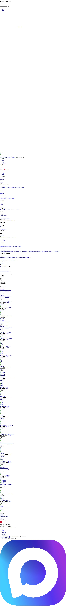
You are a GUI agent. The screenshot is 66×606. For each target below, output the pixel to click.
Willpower (5, 229)
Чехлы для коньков (8, 187)
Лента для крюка (2, 198)
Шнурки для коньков (21, 187)
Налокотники (5, 220)
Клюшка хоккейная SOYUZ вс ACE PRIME (6, 315)
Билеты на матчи (17, 536)
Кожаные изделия (12, 257)
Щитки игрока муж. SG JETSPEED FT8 (5, 332)
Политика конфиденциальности (4, 537)
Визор (1, 209)
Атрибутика (3, 240)
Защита (3, 174)
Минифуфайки (22, 257)
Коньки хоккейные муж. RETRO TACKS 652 (6, 484)
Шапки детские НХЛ (57, 251)
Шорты (10, 220)
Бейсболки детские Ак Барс (11, 251)
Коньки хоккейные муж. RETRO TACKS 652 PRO (6, 493)
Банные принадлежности (3, 257)
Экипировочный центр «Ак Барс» (4, 266)
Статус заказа (3, 534)
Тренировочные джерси (6, 218)
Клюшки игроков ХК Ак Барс (4, 237)
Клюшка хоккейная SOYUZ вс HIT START (6, 355)
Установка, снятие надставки (4, 516)
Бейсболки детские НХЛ (25, 251)
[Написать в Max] (33, 605)
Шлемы (3, 173)
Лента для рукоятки (7, 198)
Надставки (13, 198)
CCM (1, 215)
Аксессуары (1, 226)
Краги (8, 220)
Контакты (3, 530)
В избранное (2, 292)
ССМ (1, 184)
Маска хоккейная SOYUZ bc (4, 387)
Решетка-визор (6, 209)
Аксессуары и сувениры (5, 239)
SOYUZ (8, 184)
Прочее (29, 257)
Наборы (14, 220)
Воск (10, 198)
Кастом (3, 175)
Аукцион (3, 161)
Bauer (2, 184)
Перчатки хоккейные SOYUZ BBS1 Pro (5, 461)
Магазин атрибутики (12, 536)
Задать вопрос (4, 535)
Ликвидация (4, 163)
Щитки (12, 220)
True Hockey (5, 184)
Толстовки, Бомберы (11, 246)
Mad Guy (1, 229)
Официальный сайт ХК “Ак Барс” (4, 536)
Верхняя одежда (6, 246)
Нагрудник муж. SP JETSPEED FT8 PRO (5, 290)
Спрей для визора (10, 209)
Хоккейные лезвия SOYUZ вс (4, 468)
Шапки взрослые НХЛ (51, 251)
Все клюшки (2, 193)
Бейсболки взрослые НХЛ (18, 251)
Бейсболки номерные (32, 251)
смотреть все (2, 179)
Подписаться (9, 526)
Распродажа (3, 176)
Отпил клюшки (2, 511)
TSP (3, 229)
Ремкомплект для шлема (16, 209)
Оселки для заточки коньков (14, 187)
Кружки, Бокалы (17, 257)
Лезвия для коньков (2, 187)
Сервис (3, 162)
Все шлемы (1, 204)
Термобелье (1, 218)
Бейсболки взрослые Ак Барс (4, 251)
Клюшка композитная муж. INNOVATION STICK (6, 425)
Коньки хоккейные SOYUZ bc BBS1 (5, 406)
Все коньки (1, 182)
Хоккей (3, 160)
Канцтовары (8, 257)
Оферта (10, 537)
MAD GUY (5, 215)
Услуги (14, 274)
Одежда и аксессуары (8, 274)
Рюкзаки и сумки (26, 257)
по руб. (7, 291)
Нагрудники (2, 220)
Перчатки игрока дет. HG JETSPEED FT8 (5, 296)
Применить (4, 283)
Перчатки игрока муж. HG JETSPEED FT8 (5, 301)
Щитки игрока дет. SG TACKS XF (4, 500)
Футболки (15, 246)
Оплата (3, 10)
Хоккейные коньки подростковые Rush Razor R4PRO (7, 434)
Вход (2, 169)
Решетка (3, 209)
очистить (2, 283)
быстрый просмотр (3, 303)
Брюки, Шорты (2, 246)
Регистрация (6, 169)
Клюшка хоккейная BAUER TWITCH (5, 475)
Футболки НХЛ (19, 246)
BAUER (3, 215)
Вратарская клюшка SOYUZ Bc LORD (5, 346)
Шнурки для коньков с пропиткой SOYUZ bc (6, 307)
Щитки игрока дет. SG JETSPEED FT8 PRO (6, 327)
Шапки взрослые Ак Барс (38, 251)
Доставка (3, 9)
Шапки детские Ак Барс (45, 251)
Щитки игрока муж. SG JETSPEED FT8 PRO (6, 338)
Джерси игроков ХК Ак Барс (12, 237)
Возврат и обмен (4, 532)
